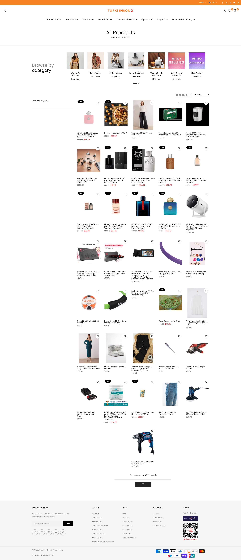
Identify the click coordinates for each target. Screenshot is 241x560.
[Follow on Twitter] (226, 2)
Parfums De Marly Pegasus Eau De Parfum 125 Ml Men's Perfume (143, 180)
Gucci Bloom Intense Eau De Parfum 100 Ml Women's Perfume (88, 226)
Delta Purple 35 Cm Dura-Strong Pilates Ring (170, 273)
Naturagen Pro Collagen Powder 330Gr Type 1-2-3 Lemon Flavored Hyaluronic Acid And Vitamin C (115, 416)
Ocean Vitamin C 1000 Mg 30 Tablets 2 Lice (115, 510)
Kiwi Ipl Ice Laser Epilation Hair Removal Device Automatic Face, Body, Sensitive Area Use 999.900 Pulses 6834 (88, 512)
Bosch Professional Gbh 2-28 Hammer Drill (142, 510)
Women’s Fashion (54, 19)
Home (114, 37)
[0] (229, 10)
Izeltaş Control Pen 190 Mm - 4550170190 (168, 367)
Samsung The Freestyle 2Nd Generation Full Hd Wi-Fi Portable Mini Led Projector (197, 227)
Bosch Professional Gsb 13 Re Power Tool (88, 462)
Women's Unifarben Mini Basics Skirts (169, 510)
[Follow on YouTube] (234, 2)
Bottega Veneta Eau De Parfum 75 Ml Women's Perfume (196, 180)
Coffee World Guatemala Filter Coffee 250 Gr (142, 413)
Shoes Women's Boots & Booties (115, 367)
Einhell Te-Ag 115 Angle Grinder (195, 367)
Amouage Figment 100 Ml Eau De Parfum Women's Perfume (170, 226)
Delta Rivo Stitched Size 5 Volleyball (88, 322)
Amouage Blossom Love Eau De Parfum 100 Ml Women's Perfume (87, 135)
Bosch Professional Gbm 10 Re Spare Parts (116, 462)
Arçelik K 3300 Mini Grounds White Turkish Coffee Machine (195, 135)
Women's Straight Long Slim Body (141, 134)
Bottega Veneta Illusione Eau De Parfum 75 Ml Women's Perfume (115, 226)
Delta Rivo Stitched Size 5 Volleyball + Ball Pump (197, 273)
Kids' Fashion (88, 19)
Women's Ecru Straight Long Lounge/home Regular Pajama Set (141, 368)
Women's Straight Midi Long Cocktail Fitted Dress (88, 367)
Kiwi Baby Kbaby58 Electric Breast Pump (197, 462)
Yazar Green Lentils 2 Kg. (169, 321)
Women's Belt (165, 558)
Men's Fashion (72, 19)
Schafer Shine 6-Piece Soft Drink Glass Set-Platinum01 (87, 180)
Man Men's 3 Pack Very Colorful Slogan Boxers (195, 510)
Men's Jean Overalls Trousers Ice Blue (167, 413)
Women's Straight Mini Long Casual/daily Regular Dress (197, 323)
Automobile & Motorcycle (183, 19)
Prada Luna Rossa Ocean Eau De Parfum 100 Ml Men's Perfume (142, 226)
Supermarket (147, 19)
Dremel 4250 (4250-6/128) (168, 462)
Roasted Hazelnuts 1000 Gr (115, 133)
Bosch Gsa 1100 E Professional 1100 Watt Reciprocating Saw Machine (141, 464)
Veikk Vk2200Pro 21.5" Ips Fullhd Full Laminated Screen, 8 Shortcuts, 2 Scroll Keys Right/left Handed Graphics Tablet (142, 275)
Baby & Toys (162, 19)
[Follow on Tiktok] (238, 2)
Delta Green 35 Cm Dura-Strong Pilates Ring (115, 322)
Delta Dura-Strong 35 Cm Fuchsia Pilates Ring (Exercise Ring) (142, 293)
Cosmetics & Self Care (127, 19)
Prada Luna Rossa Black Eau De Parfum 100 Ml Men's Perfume (114, 180)
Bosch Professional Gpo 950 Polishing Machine (196, 413)
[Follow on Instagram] (230, 2)
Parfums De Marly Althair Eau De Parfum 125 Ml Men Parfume (170, 180)
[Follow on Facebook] (223, 2)
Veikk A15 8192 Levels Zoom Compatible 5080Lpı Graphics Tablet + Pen (88, 274)
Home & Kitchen (105, 19)
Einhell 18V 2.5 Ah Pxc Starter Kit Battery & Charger (86, 414)
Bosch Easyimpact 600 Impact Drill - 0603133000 (170, 134)
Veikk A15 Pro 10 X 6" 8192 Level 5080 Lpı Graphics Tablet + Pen (114, 274)
